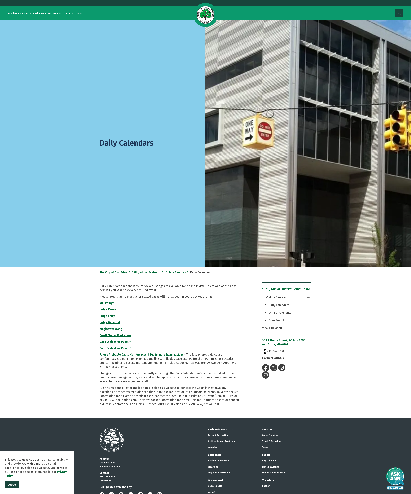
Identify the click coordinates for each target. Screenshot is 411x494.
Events (81, 13)
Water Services (270, 435)
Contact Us (105, 480)
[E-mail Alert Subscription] (265, 374)
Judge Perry (107, 316)
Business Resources (219, 460)
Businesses (39, 13)
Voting (211, 492)
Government (55, 13)
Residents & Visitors (19, 13)
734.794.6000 (107, 476)
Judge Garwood (110, 322)
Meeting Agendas (271, 466)
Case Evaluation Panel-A (115, 342)
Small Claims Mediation (115, 335)
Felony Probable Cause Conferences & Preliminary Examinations (142, 354)
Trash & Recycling (271, 441)
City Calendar (269, 460)
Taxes (265, 447)
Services (69, 13)
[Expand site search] (399, 13)
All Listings (107, 303)
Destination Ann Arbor (274, 472)
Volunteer (213, 447)
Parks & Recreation (218, 435)
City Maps (213, 466)
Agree (12, 484)
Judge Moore (108, 309)
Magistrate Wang (111, 329)
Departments (215, 486)
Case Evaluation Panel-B (115, 348)
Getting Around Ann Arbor (221, 441)
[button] (283, 328)
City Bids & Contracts (219, 472)
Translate (268, 480)
